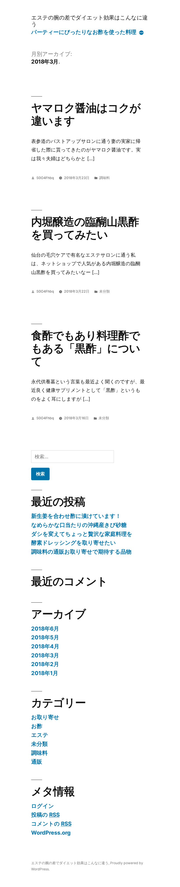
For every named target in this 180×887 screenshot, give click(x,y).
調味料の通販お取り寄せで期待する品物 (81, 551)
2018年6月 (45, 628)
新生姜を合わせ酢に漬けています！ (76, 516)
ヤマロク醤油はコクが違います (85, 114)
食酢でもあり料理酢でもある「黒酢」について (85, 348)
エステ (39, 735)
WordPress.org (51, 832)
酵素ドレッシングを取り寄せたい (73, 542)
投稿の (45, 814)
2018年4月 (45, 646)
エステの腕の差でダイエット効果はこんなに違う (89, 20)
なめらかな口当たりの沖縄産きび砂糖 (79, 525)
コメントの (51, 823)
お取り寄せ (45, 717)
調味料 (104, 178)
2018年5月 (45, 637)
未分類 (104, 291)
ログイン (42, 806)
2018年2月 (45, 664)
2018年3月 (45, 655)
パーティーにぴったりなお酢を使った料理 (83, 32)
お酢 (36, 726)
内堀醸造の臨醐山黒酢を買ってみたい (85, 228)
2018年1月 (44, 673)
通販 (36, 761)
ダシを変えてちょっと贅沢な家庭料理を (81, 534)
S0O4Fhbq (45, 178)
